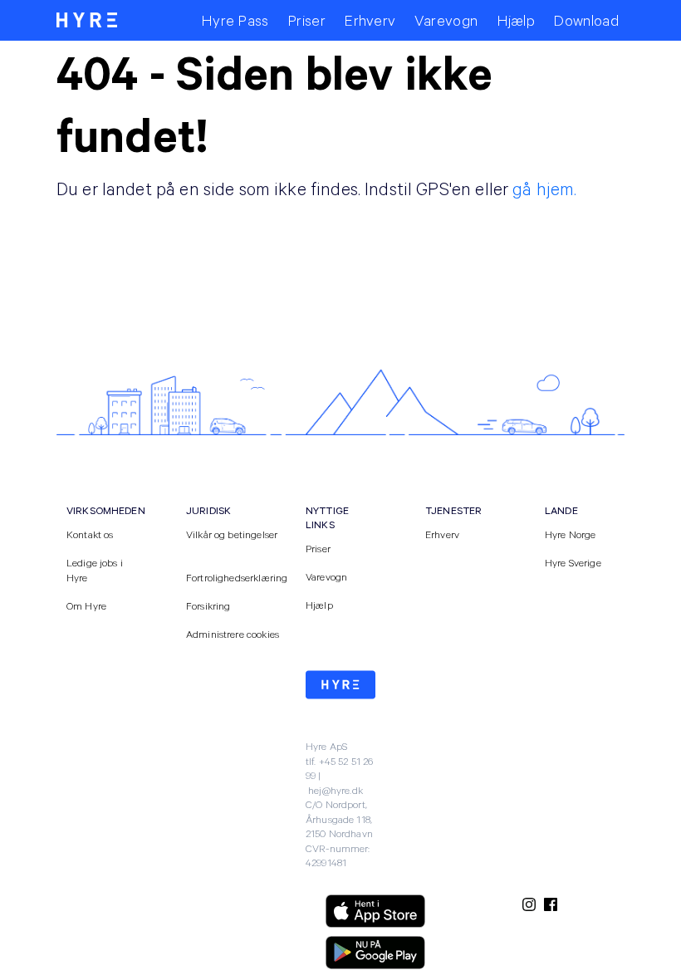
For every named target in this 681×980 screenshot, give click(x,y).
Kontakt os (90, 534)
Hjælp (319, 604)
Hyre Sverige (573, 562)
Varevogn (326, 576)
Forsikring (208, 605)
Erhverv (442, 534)
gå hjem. (544, 188)
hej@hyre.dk (335, 789)
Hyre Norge (570, 534)
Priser (318, 548)
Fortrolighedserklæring (236, 577)
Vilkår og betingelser (231, 534)
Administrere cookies (232, 633)
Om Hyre (86, 605)
